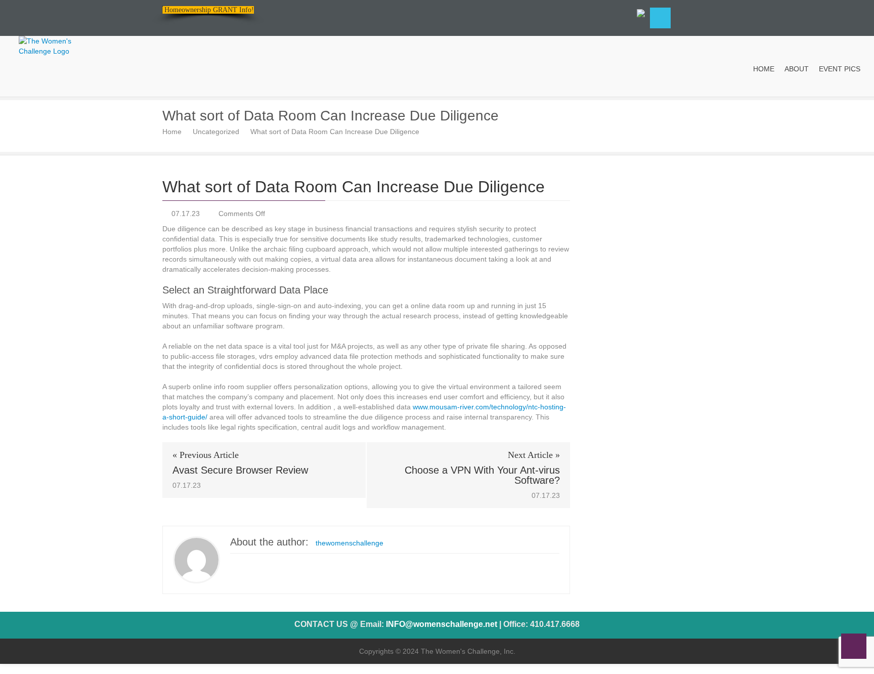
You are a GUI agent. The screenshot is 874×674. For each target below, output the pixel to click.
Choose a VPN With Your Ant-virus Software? (482, 475)
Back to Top (853, 646)
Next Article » (534, 455)
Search (660, 18)
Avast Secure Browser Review (240, 470)
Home (172, 132)
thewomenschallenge (349, 543)
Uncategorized (216, 132)
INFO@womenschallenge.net (441, 624)
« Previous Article (205, 455)
